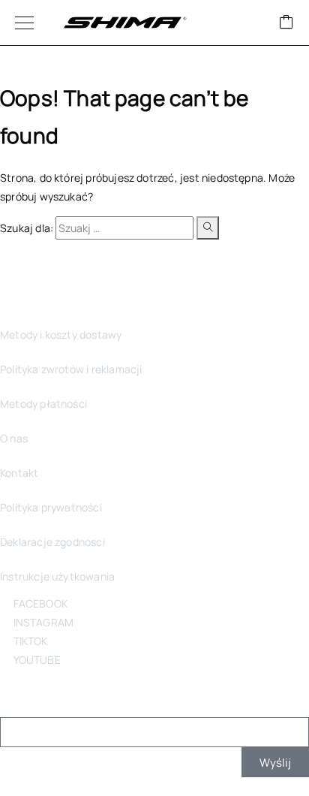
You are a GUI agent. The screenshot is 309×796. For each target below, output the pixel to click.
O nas (14, 438)
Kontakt (19, 473)
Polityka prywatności (51, 507)
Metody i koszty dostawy (61, 334)
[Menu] (24, 22)
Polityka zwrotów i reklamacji (71, 369)
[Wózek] (286, 23)
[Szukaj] (207, 228)
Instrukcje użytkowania (57, 576)
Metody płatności (43, 403)
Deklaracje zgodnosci (52, 542)
